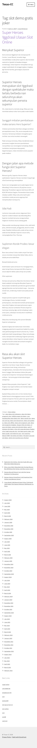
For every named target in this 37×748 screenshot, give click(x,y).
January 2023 (8, 638)
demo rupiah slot (26, 418)
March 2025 (7, 555)
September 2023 (9, 613)
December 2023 (8, 603)
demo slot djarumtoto (16, 420)
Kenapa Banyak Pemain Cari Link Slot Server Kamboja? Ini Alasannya (17, 473)
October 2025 (8, 532)
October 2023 (8, 609)
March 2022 (7, 667)
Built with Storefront (19, 737)
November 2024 (8, 567)
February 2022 (8, 670)
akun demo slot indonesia (13, 414)
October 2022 (8, 648)
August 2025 (7, 538)
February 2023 (8, 635)
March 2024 (7, 593)
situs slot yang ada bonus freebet (24, 429)
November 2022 (8, 645)
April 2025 (7, 551)
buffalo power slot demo (19, 416)
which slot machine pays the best (19, 438)
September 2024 (9, 574)
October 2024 (8, 571)
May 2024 (7, 587)
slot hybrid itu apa (15, 433)
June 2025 (7, 545)
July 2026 (7, 503)
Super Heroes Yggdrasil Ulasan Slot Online (17, 37)
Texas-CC (7, 4)
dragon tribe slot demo (23, 425)
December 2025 (8, 526)
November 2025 (8, 529)
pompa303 (5, 701)
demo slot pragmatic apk (22, 423)
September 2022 (9, 651)
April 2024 (7, 590)
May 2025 (7, 548)
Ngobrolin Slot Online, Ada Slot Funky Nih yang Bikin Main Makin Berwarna (18, 463)
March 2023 (7, 632)
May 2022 (7, 661)
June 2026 (7, 506)
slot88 (4, 717)
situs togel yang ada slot (9, 431)
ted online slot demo (16, 436)
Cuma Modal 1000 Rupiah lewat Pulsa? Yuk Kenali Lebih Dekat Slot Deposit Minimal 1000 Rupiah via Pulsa (18, 484)
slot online (5, 709)
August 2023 (7, 616)
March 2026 (7, 516)
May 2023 (7, 625)
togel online (5, 684)
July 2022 (7, 658)
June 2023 (7, 622)
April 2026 (7, 513)
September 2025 (9, 535)
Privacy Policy (6, 737)
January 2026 (8, 522)
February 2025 (8, 558)
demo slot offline (9, 423)
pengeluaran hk (6, 693)
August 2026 (7, 500)
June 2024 (7, 583)
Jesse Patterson (23, 29)
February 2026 (8, 519)
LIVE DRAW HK (6, 688)
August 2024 (7, 577)
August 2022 (7, 654)
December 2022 (8, 641)
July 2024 (7, 580)
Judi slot (4, 721)
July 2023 (7, 619)
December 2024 (8, 564)
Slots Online (11, 412)
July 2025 (7, 542)
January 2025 (8, 561)
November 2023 (8, 606)
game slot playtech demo (19, 427)
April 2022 (7, 664)
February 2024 (8, 596)
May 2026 (7, 509)
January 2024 (8, 600)
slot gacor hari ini (7, 705)
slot (3, 697)
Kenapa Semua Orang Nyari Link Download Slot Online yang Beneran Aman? (18, 478)
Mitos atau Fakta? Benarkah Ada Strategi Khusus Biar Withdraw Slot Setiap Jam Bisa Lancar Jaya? (18, 468)
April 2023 (7, 629)
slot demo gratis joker (24, 431)
